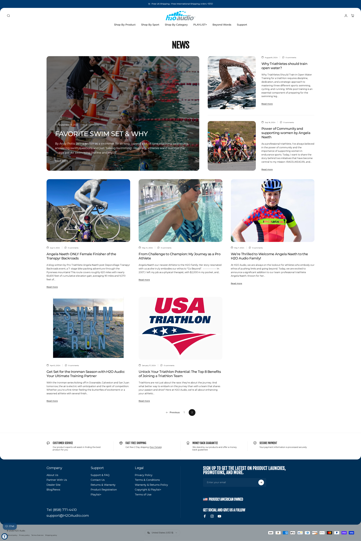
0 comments (92, 125)
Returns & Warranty (103, 484)
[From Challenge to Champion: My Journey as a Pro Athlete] (180, 210)
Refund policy (12, 535)
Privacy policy (24, 535)
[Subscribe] (261, 482)
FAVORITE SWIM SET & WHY (101, 134)
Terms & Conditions (147, 479)
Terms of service (37, 535)
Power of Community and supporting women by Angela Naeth (285, 133)
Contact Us (98, 479)
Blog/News (53, 489)
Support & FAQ (100, 475)
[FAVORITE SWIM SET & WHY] (123, 113)
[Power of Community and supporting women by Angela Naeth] (232, 146)
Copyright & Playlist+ (148, 489)
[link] (62, 510)
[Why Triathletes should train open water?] (232, 82)
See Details (155, 447)
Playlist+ (96, 494)
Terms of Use (143, 494)
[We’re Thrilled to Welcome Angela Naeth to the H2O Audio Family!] (272, 210)
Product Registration (104, 489)
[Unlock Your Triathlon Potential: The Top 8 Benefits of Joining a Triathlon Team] (180, 328)
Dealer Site (53, 484)
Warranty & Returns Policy (151, 484)
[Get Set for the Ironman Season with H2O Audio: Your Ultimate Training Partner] (88, 328)
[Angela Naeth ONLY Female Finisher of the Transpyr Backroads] (88, 210)
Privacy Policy (143, 475)
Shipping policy (51, 535)
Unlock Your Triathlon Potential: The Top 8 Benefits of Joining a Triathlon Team (180, 374)
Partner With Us (57, 479)
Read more (61, 160)
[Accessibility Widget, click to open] (4, 536)
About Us (52, 475)
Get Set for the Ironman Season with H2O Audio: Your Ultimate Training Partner (86, 374)
